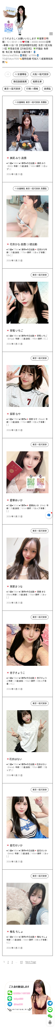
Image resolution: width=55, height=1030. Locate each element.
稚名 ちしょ (15, 875)
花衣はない (14, 702)
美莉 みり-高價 (16, 101)
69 (21, 962)
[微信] (50, 1016)
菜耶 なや (14, 357)
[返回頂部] (50, 1022)
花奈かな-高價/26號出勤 (21, 188)
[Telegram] (50, 1003)
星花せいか (15, 789)
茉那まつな (15, 530)
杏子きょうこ (16, 616)
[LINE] (50, 1009)
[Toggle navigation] (51, 33)
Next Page (31, 962)
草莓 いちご (15, 274)
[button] (8, 74)
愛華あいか (15, 444)
